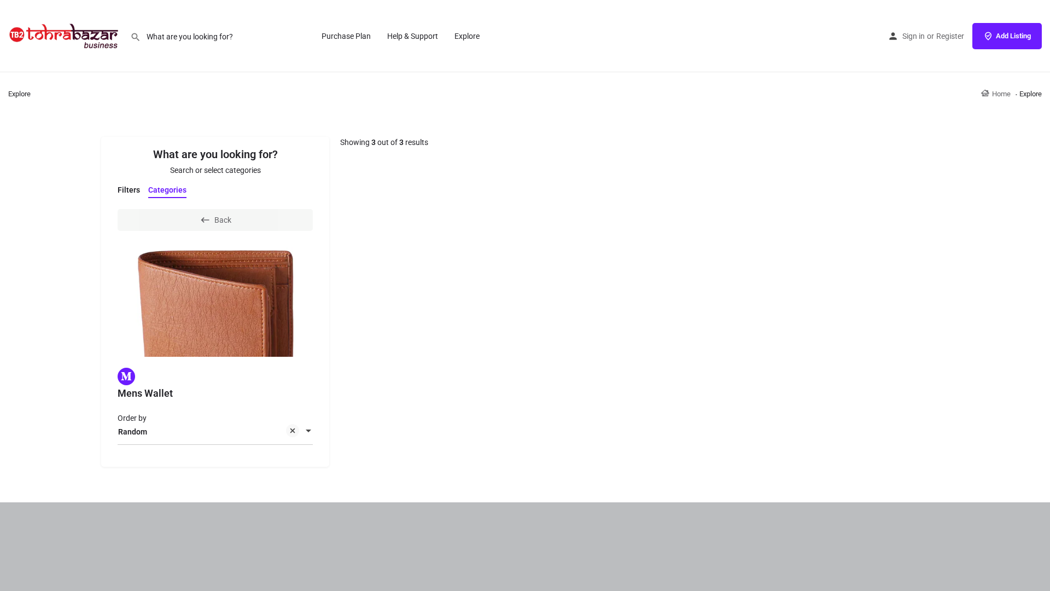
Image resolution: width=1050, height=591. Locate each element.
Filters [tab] (129, 190)
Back (222, 220)
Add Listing (1013, 36)
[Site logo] (65, 35)
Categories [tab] (167, 190)
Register (950, 36)
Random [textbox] (132, 431)
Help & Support (412, 36)
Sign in (913, 36)
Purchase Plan (346, 36)
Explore (467, 36)
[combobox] (215, 432)
